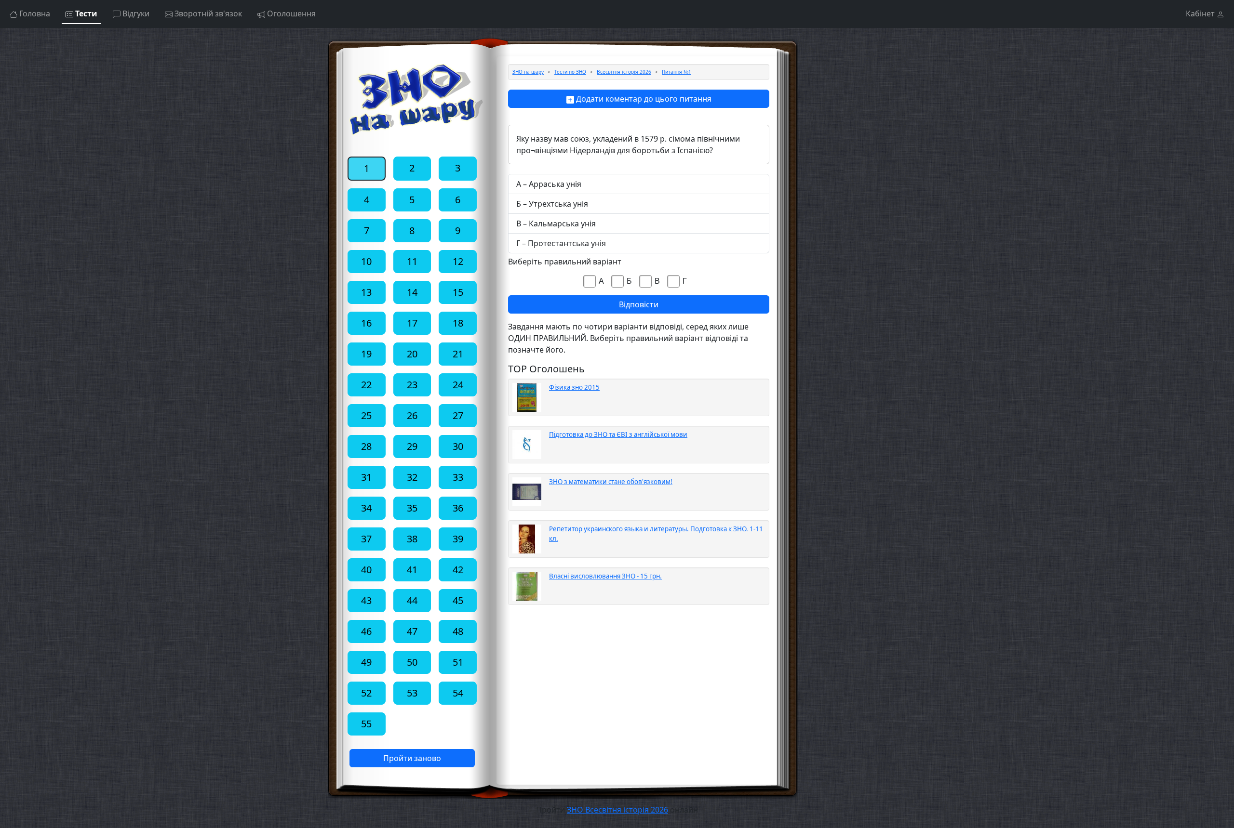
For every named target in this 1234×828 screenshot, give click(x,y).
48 (458, 631)
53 (412, 692)
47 (412, 631)
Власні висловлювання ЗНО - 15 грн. (605, 576)
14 (412, 292)
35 (412, 507)
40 (366, 569)
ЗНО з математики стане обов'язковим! (610, 481)
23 (412, 384)
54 (458, 692)
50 (412, 662)
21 (458, 353)
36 (458, 507)
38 (412, 538)
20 (412, 353)
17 (412, 322)
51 (458, 662)
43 (366, 600)
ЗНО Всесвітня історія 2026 (617, 809)
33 (458, 477)
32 (412, 477)
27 (458, 415)
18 (458, 322)
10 (366, 261)
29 (412, 446)
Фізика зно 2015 (574, 387)
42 (458, 569)
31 (366, 477)
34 (366, 507)
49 (366, 662)
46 (366, 631)
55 (366, 723)
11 (412, 261)
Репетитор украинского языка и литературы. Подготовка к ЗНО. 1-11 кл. (656, 534)
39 (458, 538)
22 (366, 384)
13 (366, 292)
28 (366, 446)
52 (366, 692)
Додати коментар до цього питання (642, 98)
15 (458, 292)
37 (366, 538)
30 (458, 446)
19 (366, 353)
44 (412, 600)
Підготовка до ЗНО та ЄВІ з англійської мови (618, 434)
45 (458, 600)
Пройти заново (412, 758)
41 (412, 569)
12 (458, 261)
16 (366, 322)
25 (366, 415)
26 (412, 415)
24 (458, 384)
